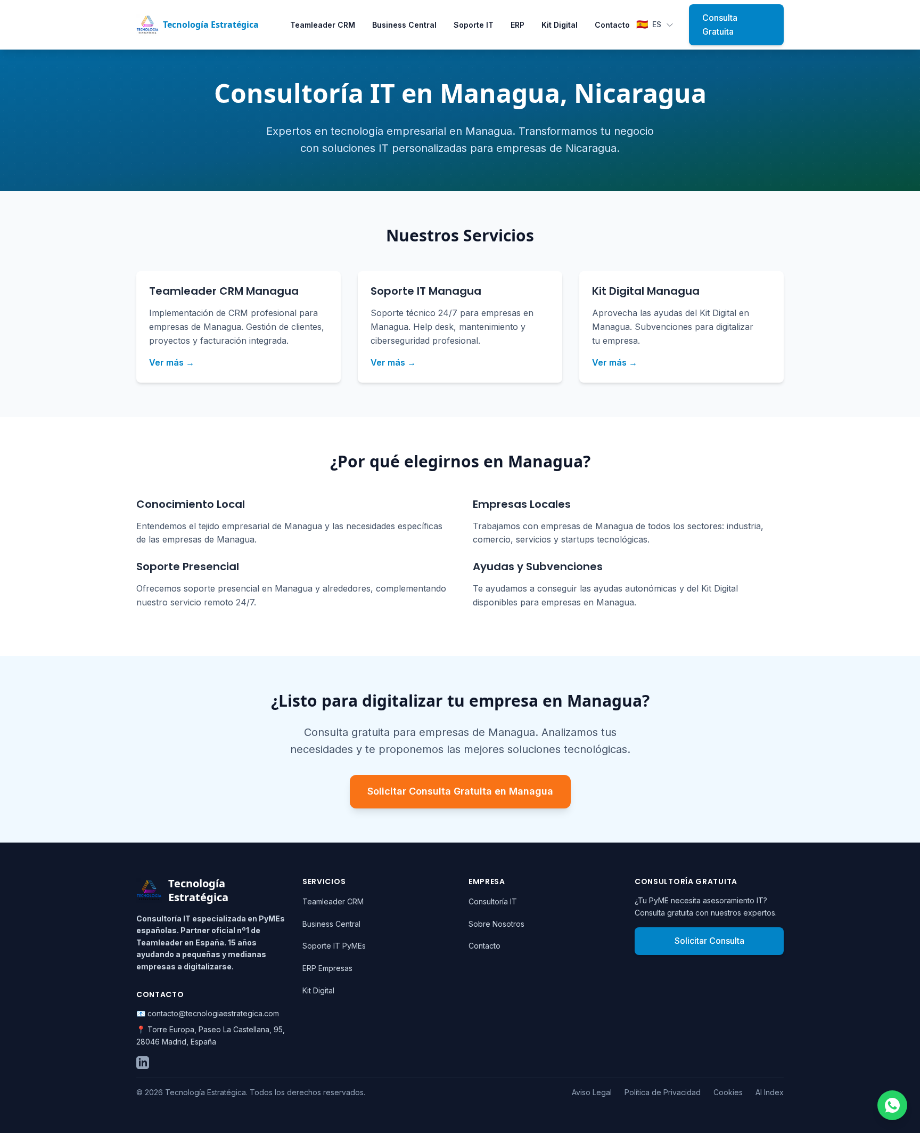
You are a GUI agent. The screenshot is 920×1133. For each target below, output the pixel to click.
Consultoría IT (493, 901)
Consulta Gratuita (719, 24)
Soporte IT (474, 24)
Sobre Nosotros (496, 923)
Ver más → (171, 362)
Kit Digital (559, 24)
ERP (517, 24)
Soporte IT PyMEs (334, 945)
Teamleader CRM (322, 24)
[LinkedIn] (142, 1062)
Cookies (728, 1092)
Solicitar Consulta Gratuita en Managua (460, 791)
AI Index (769, 1092)
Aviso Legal (592, 1092)
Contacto (612, 24)
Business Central (404, 24)
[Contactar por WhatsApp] (892, 1105)
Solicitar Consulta (709, 940)
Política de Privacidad (663, 1092)
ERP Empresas (327, 968)
